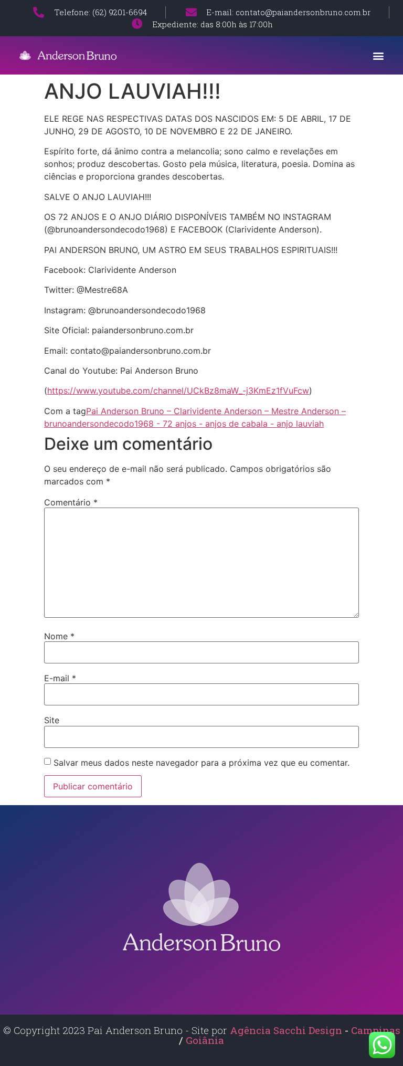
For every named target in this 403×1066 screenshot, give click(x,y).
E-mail (60, 678)
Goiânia (205, 1040)
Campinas (375, 1030)
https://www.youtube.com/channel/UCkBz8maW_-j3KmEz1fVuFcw (178, 390)
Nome (59, 636)
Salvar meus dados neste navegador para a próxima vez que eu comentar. (201, 762)
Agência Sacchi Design (286, 1030)
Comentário (71, 502)
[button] (378, 55)
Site (51, 720)
